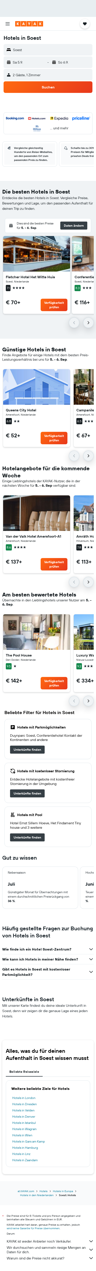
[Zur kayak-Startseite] (29, 23)
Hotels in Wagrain (24, 1129)
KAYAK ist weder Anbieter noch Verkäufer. (39, 1241)
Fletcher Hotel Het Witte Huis (30, 277)
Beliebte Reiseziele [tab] (24, 1072)
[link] (27, 750)
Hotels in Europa (63, 1191)
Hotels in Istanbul (24, 1123)
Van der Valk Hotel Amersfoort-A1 (33, 536)
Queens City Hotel (21, 410)
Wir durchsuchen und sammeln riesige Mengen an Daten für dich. (46, 1249)
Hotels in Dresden (24, 1104)
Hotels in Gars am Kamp (28, 1141)
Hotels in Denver (23, 1117)
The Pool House (19, 655)
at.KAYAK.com (26, 1191)
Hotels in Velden (23, 1110)
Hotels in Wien (22, 1135)
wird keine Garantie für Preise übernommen (33, 1228)
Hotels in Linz (21, 1154)
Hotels (44, 1191)
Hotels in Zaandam (25, 1160)
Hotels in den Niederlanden (37, 1195)
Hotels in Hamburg (25, 1148)
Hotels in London (23, 1098)
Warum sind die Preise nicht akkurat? (35, 1258)
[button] (8, 24)
